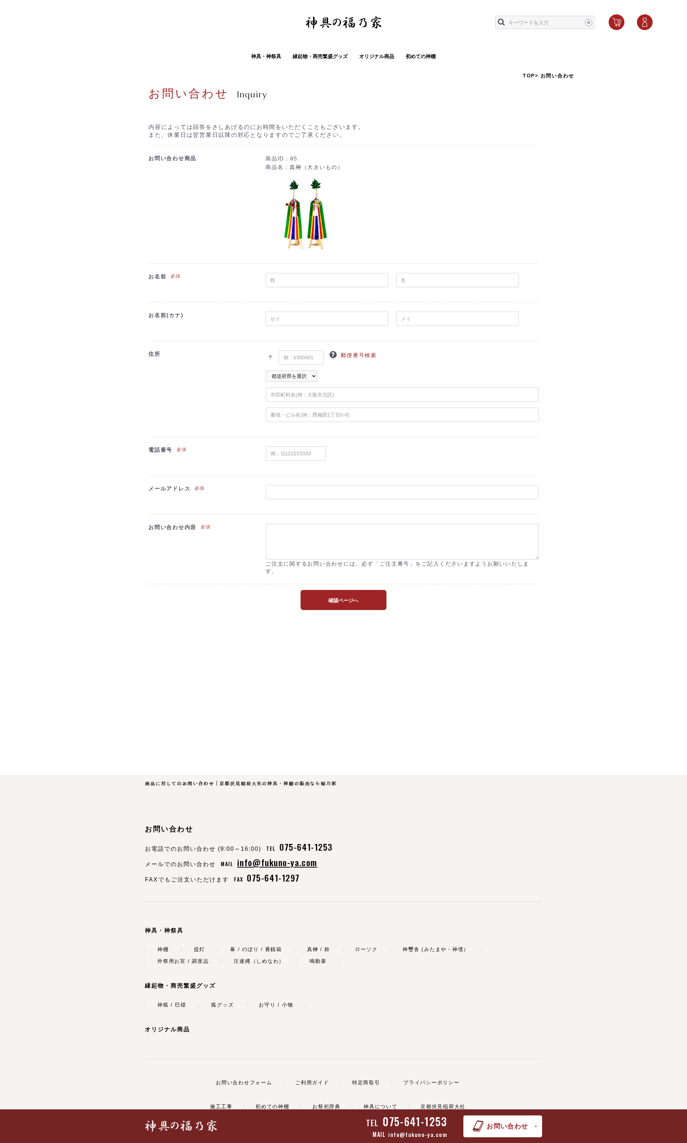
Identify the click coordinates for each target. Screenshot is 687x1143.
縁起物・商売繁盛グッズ (320, 56)
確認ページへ (343, 600)
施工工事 (221, 1106)
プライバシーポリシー (431, 1082)
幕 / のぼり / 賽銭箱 (256, 949)
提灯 (199, 949)
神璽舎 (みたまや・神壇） (436, 949)
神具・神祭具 (266, 56)
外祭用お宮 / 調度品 (183, 961)
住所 (154, 354)
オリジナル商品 (376, 56)
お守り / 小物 (276, 1005)
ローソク (366, 949)
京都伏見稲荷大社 (443, 1106)
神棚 (163, 949)
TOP (529, 75)
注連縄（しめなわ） (259, 961)
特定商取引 (366, 1082)
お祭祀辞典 (326, 1106)
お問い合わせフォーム (244, 1082)
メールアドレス (169, 488)
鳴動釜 (318, 961)
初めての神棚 (421, 56)
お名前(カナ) (165, 315)
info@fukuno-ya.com (417, 1134)
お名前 (157, 276)
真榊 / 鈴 (318, 949)
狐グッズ (222, 1005)
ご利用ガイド (312, 1082)
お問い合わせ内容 (172, 527)
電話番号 (160, 450)
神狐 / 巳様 (171, 1005)
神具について (381, 1106)
